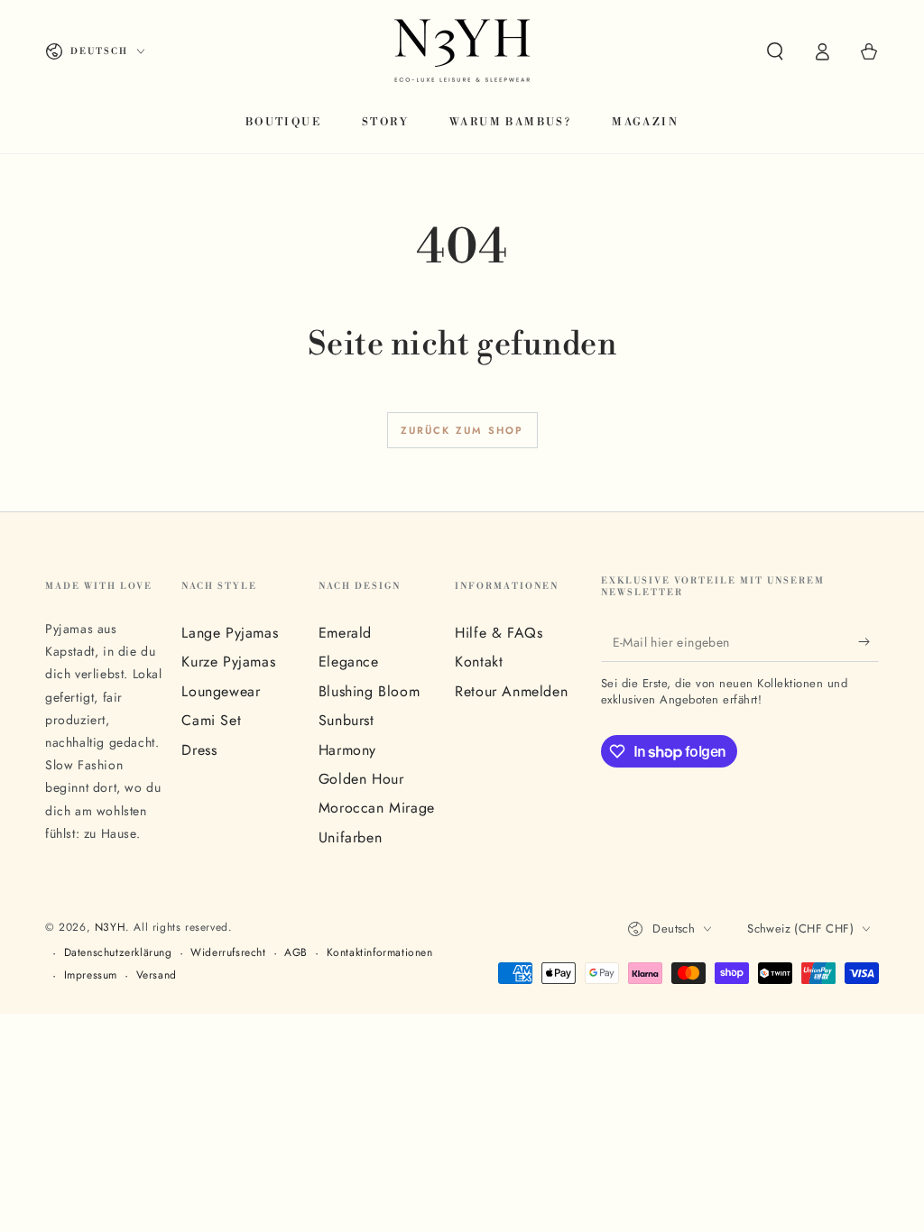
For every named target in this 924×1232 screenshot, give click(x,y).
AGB (296, 953)
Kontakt (479, 661)
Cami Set (211, 720)
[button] (775, 51)
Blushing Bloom (369, 691)
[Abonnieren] (868, 641)
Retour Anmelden (511, 691)
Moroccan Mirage (377, 807)
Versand (156, 975)
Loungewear (220, 691)
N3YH (110, 927)
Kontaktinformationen (380, 953)
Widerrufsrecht (227, 953)
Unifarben (350, 837)
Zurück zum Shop (462, 430)
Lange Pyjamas (229, 632)
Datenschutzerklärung (118, 953)
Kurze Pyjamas (228, 661)
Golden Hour (361, 778)
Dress (199, 750)
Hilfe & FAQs (498, 632)
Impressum (90, 975)
